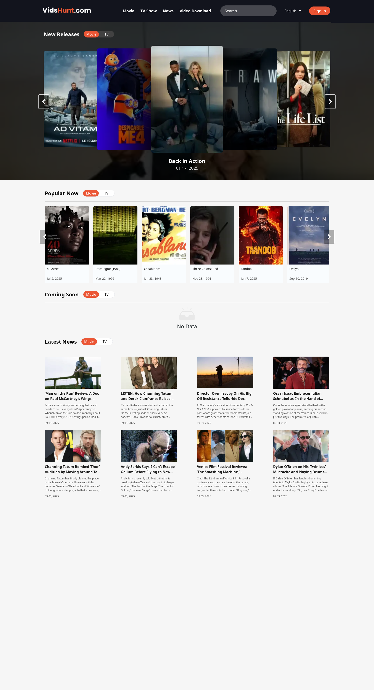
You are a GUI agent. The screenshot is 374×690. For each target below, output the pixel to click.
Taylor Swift (292, 482)
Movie (128, 10)
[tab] (91, 34)
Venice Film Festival (236, 478)
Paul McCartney (54, 417)
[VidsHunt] (66, 11)
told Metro (152, 478)
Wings (66, 405)
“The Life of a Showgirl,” (296, 486)
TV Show (148, 10)
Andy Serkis (128, 478)
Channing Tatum (157, 409)
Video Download (195, 10)
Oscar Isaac (280, 405)
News (168, 10)
